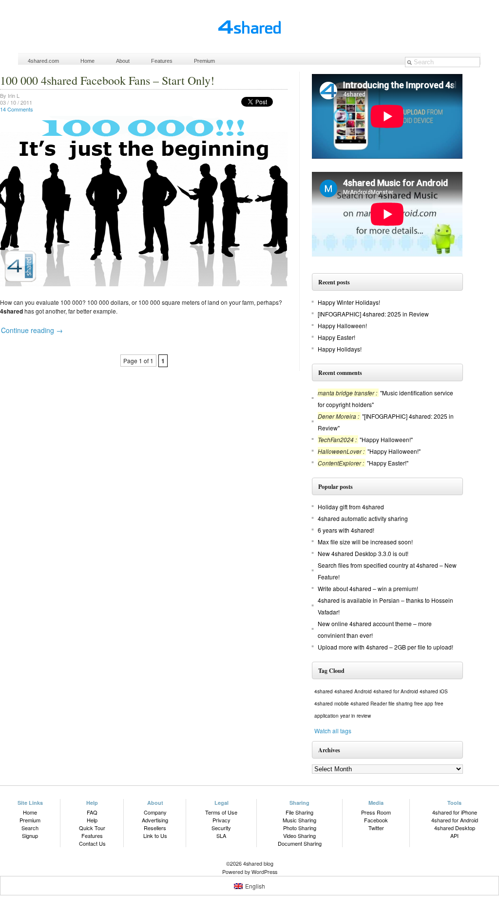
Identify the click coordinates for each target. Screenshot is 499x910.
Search (29, 828)
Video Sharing (299, 835)
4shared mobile (331, 703)
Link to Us (155, 835)
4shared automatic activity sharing (363, 518)
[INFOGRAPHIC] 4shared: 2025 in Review (373, 314)
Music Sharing (299, 820)
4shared (323, 691)
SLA (221, 835)
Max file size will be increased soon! (365, 542)
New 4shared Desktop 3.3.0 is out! (363, 553)
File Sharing (299, 812)
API (454, 835)
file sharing (400, 703)
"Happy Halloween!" (386, 439)
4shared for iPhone (454, 812)
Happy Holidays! (340, 349)
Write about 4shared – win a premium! (368, 588)
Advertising (155, 820)
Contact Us (92, 843)
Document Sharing (300, 843)
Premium (204, 61)
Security (221, 828)
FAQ (92, 812)
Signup (30, 835)
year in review (355, 715)
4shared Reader (368, 703)
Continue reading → (32, 330)
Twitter (376, 828)
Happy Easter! (336, 337)
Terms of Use (221, 812)
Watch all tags (332, 730)
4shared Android (353, 691)
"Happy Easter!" (387, 463)
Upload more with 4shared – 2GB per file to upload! (385, 647)
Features (162, 61)
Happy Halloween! (342, 325)
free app (423, 703)
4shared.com (43, 61)
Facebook (376, 820)
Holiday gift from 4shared (351, 506)
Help (92, 820)
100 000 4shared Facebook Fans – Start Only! (107, 80)
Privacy (221, 820)
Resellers (155, 828)
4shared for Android (395, 691)
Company (155, 812)
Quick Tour (92, 828)
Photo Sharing (299, 828)
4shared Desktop (454, 828)
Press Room (376, 812)
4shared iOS (434, 691)
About (123, 61)
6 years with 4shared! (346, 530)
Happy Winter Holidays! (349, 302)
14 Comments (16, 109)
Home (87, 61)
